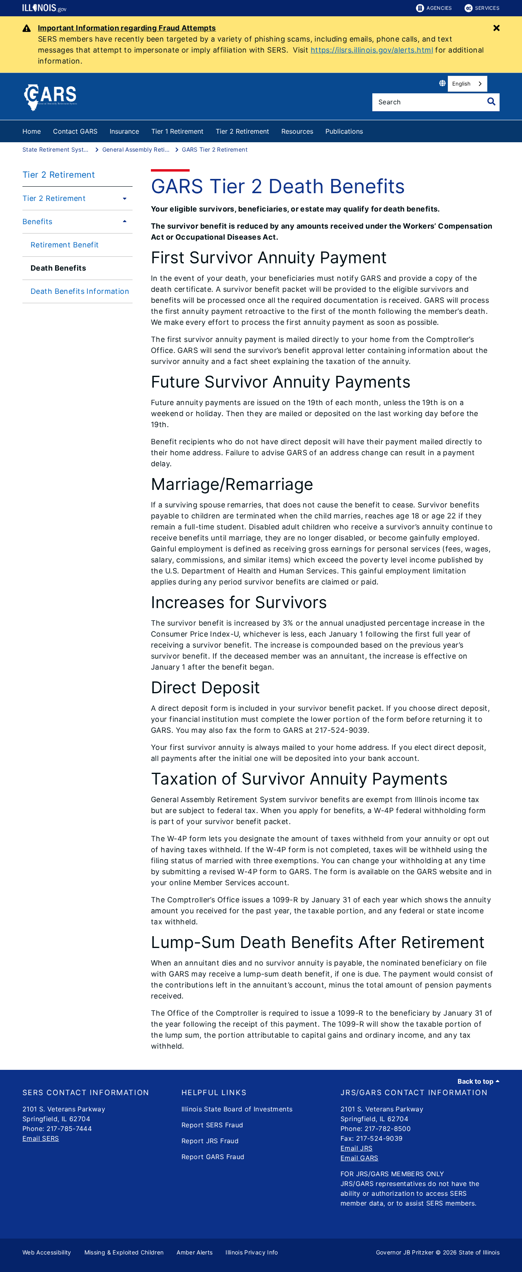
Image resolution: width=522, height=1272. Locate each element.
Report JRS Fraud (210, 1141)
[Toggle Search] (491, 101)
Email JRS (356, 1148)
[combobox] (467, 84)
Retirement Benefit (65, 244)
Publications (344, 131)
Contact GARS (75, 131)
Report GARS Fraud (212, 1157)
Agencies (439, 8)
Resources (297, 131)
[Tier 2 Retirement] (122, 198)
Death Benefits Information (80, 291)
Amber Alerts (194, 1252)
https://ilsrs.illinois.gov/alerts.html (372, 50)
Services (487, 8)
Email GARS (359, 1158)
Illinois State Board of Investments (236, 1109)
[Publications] (369, 129)
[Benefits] (122, 221)
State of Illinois (479, 1252)
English (461, 83)
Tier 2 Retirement (242, 131)
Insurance (124, 131)
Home (31, 131)
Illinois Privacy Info (252, 1252)
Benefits (37, 221)
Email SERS (40, 1138)
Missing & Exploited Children (124, 1252)
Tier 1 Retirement (177, 131)
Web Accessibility (46, 1252)
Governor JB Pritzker (405, 1252)
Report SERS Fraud (212, 1125)
